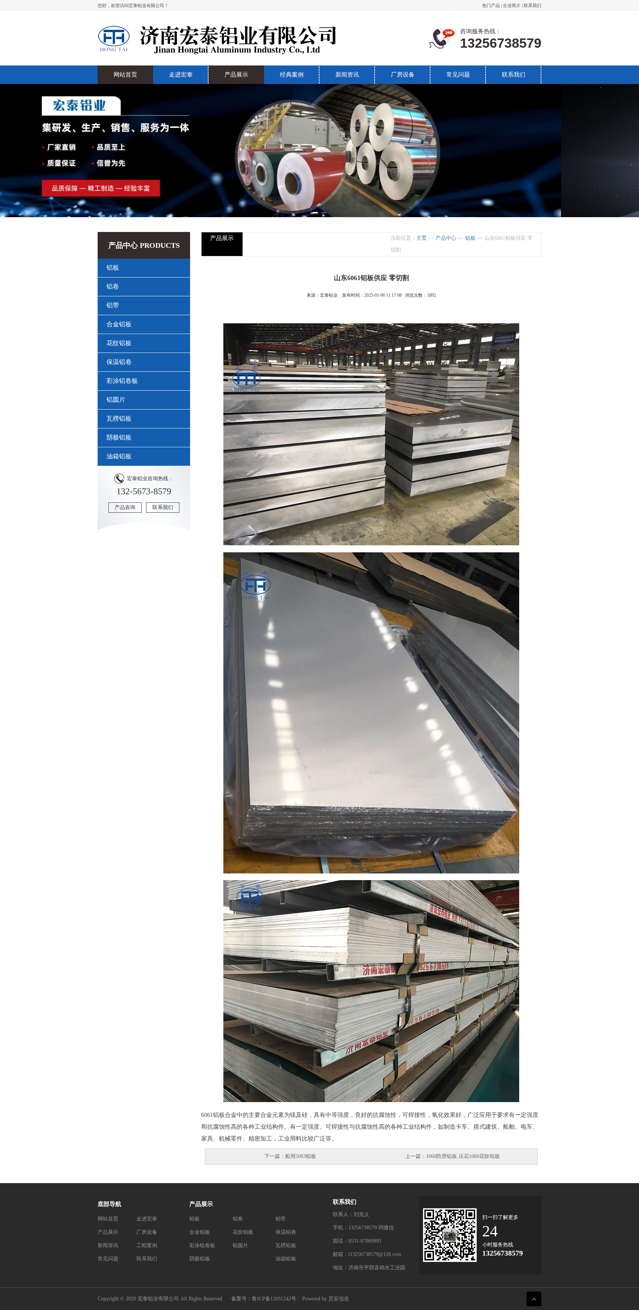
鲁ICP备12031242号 (274, 1298)
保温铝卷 (119, 362)
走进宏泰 (181, 74)
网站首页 (125, 74)
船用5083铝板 (300, 1156)
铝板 (112, 267)
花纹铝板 (119, 343)
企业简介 (512, 5)
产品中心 (446, 238)
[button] (315, 212)
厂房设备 (403, 74)
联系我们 (532, 5)
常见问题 (458, 74)
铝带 (112, 305)
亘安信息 (338, 1298)
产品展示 (236, 74)
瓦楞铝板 (119, 418)
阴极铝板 (119, 437)
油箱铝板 (119, 456)
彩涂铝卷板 (122, 380)
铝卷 (112, 286)
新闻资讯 (347, 74)
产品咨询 (125, 507)
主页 (421, 238)
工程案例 (146, 1245)
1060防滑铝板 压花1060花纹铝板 (463, 1156)
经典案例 (292, 74)
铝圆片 (115, 399)
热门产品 (491, 5)
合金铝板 (119, 324)
